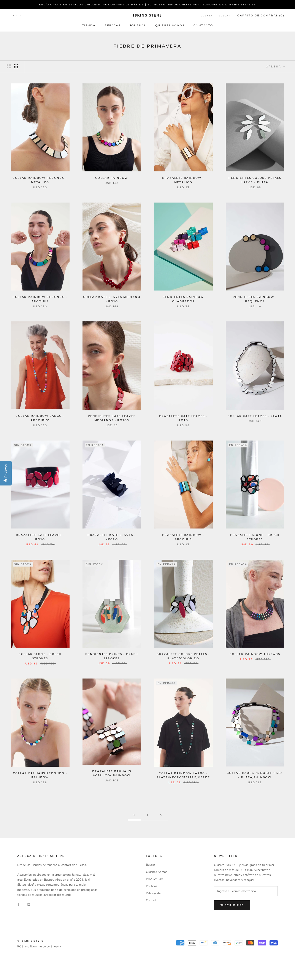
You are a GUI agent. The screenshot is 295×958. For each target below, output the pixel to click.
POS (20, 946)
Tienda (88, 25)
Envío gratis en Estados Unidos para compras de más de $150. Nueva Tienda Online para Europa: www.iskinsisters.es (147, 4)
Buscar (224, 15)
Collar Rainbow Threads (255, 654)
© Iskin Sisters (30, 940)
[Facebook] (18, 904)
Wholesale (153, 893)
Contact (151, 900)
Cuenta (207, 15)
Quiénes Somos (169, 25)
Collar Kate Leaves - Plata (255, 416)
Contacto (203, 25)
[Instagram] (28, 904)
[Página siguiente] (161, 815)
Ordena (274, 66)
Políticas (151, 886)
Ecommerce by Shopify (45, 946)
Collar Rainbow (111, 177)
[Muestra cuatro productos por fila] (16, 66)
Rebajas (113, 25)
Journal (138, 25)
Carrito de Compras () (260, 15)
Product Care (154, 879)
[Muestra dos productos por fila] (9, 66)
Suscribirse (232, 905)
